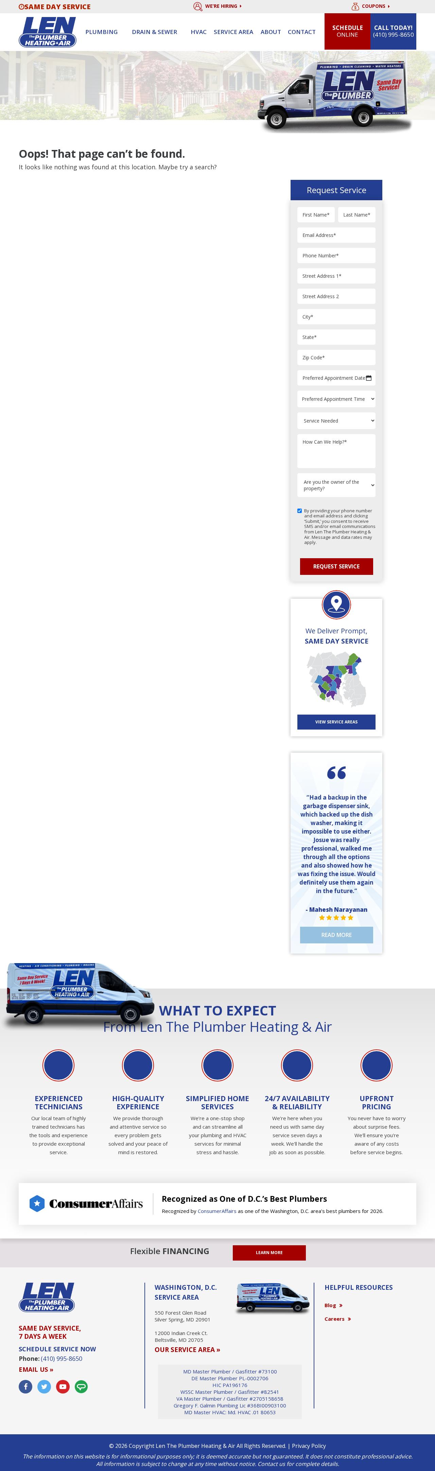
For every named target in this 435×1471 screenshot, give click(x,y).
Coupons (374, 6)
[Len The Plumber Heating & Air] (47, 32)
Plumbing (101, 32)
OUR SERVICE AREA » (187, 1349)
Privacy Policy (309, 1446)
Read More (336, 935)
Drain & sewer (154, 32)
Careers (335, 1318)
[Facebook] (25, 1386)
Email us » (36, 1369)
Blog (330, 1305)
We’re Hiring (222, 6)
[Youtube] (63, 1386)
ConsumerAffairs (217, 1211)
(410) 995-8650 (61, 1358)
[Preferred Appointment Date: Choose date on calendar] (368, 378)
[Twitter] (44, 1386)
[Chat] (81, 1386)
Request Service (336, 566)
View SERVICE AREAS (336, 722)
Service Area (233, 32)
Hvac (199, 32)
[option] (58, 1103)
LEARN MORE (269, 1252)
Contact (302, 32)
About (271, 32)
